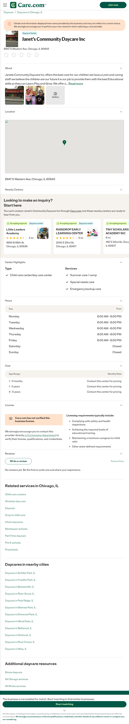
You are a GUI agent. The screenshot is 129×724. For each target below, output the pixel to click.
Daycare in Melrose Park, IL (20, 607)
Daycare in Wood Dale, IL (19, 621)
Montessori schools (16, 528)
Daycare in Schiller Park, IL (20, 573)
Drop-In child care (15, 515)
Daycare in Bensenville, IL (19, 586)
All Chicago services (16, 679)
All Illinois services (15, 686)
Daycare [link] (9, 12)
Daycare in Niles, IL (16, 648)
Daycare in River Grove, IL (19, 593)
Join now (113, 4)
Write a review (18, 461)
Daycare (10, 508)
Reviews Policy (117, 461)
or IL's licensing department (40, 435)
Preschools (11, 549)
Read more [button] (75, 83)
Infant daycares (14, 522)
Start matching (64, 704)
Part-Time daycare (15, 535)
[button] (64, 703)
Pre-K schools (13, 542)
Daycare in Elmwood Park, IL (21, 614)
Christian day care (15, 501)
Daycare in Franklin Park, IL (20, 579)
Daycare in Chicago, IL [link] (30, 12)
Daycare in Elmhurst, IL (18, 635)
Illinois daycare (13, 672)
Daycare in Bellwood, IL (18, 628)
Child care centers (15, 494)
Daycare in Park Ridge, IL (19, 600)
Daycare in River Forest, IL (20, 642)
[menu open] (5, 5)
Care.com (75, 210)
